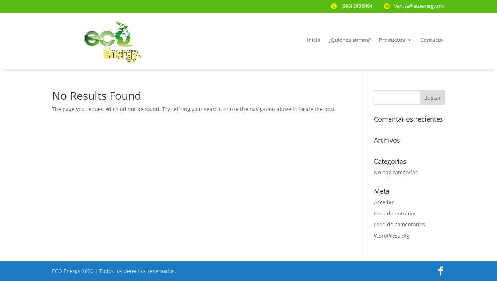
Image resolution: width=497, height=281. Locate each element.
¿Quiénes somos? (350, 40)
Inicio (314, 40)
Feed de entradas (395, 213)
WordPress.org (392, 235)
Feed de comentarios (399, 224)
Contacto (431, 40)
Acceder (384, 202)
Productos (392, 40)
